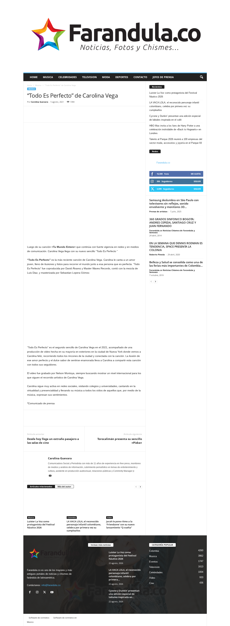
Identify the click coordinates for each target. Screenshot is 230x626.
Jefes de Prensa (163, 77)
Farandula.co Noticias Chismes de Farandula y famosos (172, 231)
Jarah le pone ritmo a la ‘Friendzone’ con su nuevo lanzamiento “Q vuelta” (120, 524)
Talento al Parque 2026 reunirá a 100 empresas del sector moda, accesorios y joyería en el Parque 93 (175, 141)
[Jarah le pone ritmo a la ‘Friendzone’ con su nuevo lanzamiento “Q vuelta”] (124, 505)
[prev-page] (136, 487)
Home (34, 77)
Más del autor (64, 486)
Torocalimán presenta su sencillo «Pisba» (119, 440)
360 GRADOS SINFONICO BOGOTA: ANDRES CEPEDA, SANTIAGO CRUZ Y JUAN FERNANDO (172, 222)
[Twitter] (39, 117)
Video (109, 517)
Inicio (29, 85)
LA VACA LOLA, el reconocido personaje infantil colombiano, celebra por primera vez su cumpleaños (84, 526)
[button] (201, 77)
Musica (48, 77)
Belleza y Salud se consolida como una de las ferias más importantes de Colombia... (176, 263)
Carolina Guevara (39, 101)
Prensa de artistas (158, 211)
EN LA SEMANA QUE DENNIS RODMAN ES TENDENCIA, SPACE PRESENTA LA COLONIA (176, 246)
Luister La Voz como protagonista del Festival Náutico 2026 (41, 524)
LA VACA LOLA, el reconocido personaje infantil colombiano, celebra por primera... (125, 574)
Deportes (121, 77)
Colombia (72, 517)
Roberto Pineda (157, 254)
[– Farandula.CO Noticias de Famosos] (115, 36)
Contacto (140, 77)
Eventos (153, 561)
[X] (45, 592)
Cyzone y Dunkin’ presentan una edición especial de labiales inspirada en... (124, 594)
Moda (106, 77)
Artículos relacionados (41, 486)
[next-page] (140, 487)
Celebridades (67, 77)
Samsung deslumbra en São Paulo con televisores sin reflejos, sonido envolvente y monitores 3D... (174, 203)
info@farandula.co (51, 585)
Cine (151, 583)
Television (89, 77)
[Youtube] (50, 476)
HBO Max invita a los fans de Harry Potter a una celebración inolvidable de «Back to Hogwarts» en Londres (175, 129)
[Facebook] (30, 117)
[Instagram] (38, 592)
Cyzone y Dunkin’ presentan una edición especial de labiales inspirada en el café (175, 118)
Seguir (197, 181)
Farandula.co (163, 162)
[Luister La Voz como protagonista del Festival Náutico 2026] (45, 505)
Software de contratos (39, 617)
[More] (47, 117)
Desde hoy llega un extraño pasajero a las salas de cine (53, 440)
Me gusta (196, 173)
